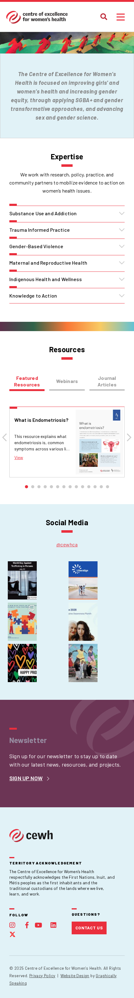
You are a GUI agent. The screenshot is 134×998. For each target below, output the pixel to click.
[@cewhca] (67, 544)
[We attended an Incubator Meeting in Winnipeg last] (83, 663)
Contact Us (89, 927)
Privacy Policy (42, 975)
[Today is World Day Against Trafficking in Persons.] (22, 580)
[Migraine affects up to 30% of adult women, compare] (83, 622)
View (18, 457)
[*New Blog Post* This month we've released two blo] (22, 622)
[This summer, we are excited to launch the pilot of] (83, 580)
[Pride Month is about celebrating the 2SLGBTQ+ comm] (22, 663)
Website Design (74, 975)
